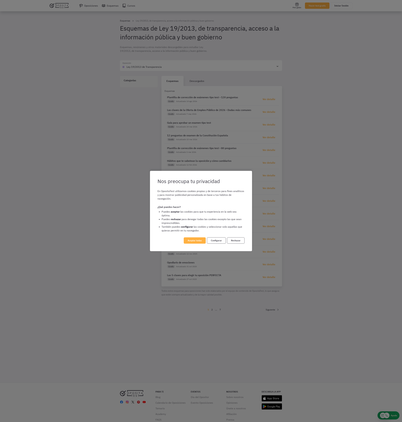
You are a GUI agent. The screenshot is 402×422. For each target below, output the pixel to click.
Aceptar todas (195, 240)
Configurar (216, 240)
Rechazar (236, 240)
